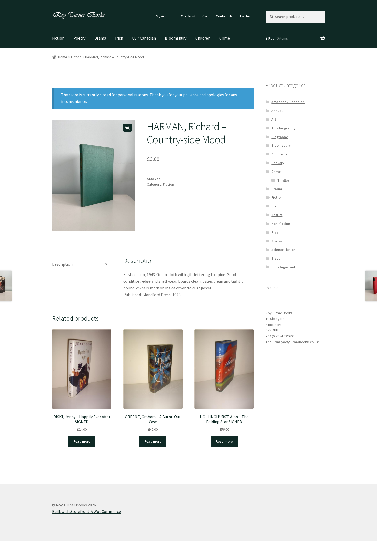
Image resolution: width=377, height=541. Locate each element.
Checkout (188, 16)
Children (202, 38)
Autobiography (283, 128)
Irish (119, 38)
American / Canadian (288, 102)
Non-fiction (280, 223)
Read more (81, 441)
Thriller (283, 180)
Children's (279, 154)
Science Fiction (283, 249)
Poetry (79, 38)
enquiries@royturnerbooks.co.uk (292, 342)
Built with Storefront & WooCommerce (86, 511)
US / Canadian (144, 38)
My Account (165, 16)
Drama (100, 38)
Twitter (245, 16)
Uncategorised (283, 267)
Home (62, 57)
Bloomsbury (175, 38)
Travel (276, 258)
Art (273, 119)
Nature (276, 215)
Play (274, 232)
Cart (205, 16)
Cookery (277, 162)
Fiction (58, 38)
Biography (279, 137)
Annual (277, 110)
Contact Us (224, 16)
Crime (224, 38)
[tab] (81, 264)
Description (62, 264)
